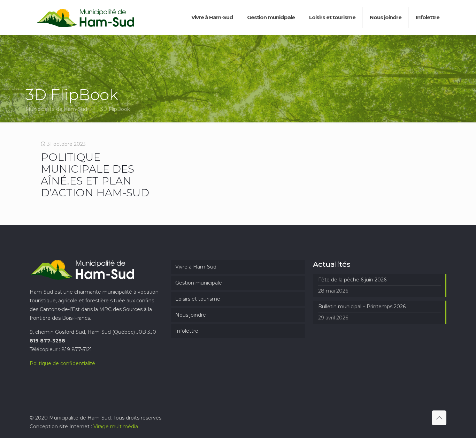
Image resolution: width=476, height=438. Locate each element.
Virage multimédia (115, 426)
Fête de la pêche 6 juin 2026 (352, 280)
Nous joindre (190, 315)
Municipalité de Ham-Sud (56, 109)
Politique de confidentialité (62, 363)
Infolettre (186, 331)
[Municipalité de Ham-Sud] (85, 17)
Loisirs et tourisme (197, 299)
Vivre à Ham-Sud (195, 267)
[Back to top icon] (439, 417)
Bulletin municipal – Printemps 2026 (362, 306)
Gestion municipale (198, 283)
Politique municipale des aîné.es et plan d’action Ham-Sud (95, 175)
